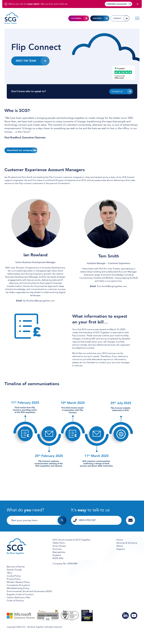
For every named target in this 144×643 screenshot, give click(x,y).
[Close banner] (138, 4)
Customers (76, 18)
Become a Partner (16, 566)
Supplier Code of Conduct (20, 594)
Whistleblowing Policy (18, 588)
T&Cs (9, 572)
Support (120, 549)
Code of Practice (15, 600)
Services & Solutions (126, 542)
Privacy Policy (14, 579)
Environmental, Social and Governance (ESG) (29, 591)
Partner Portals (14, 569)
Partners (97, 18)
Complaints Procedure (18, 585)
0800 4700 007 (87, 520)
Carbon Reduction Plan (18, 597)
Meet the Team (26, 61)
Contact (117, 18)
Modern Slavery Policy (18, 582)
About (119, 545)
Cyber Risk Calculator (116, 4)
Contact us (117, 91)
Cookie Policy (14, 575)
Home (119, 539)
